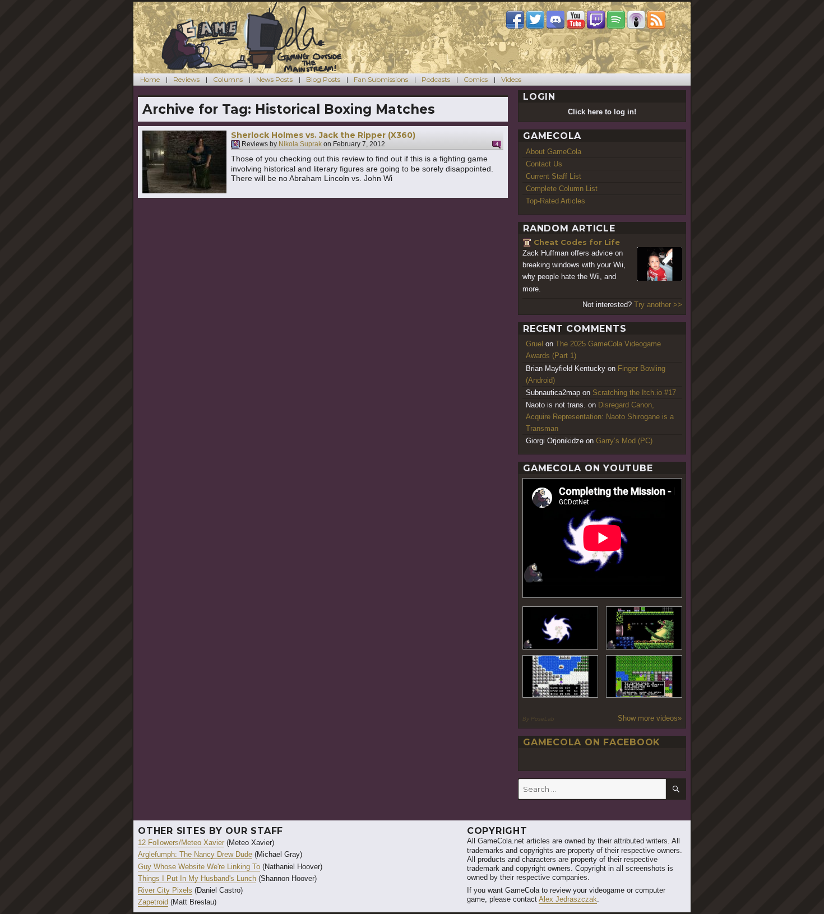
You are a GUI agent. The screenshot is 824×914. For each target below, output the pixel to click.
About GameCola (553, 151)
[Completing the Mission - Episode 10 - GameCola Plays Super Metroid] (560, 627)
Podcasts (436, 79)
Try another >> (658, 304)
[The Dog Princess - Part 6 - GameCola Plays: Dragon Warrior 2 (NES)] (644, 676)
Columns (228, 79)
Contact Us (544, 164)
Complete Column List (562, 188)
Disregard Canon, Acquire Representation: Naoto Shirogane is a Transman (600, 417)
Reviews (186, 79)
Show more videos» (650, 718)
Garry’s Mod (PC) (624, 441)
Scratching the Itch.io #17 (634, 392)
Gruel (534, 344)
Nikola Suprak (300, 145)
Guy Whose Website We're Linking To (199, 866)
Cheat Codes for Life (577, 242)
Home (150, 79)
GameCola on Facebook (591, 742)
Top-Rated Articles (555, 201)
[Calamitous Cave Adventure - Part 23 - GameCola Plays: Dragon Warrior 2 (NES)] (560, 676)
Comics (476, 79)
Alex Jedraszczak (568, 899)
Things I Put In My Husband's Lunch (197, 878)
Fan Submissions (381, 79)
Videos (511, 79)
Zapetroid (153, 902)
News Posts (274, 79)
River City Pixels (165, 890)
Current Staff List (553, 176)
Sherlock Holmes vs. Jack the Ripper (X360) (323, 135)
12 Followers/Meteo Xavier (181, 842)
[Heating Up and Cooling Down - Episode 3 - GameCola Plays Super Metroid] (644, 627)
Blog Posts (323, 79)
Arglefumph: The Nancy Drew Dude (195, 854)
